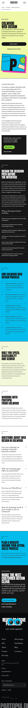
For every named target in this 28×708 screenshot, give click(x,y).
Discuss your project (9, 600)
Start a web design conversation (13, 557)
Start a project (14, 44)
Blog (16, 647)
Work (4, 639)
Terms (16, 698)
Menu (24, 2)
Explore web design (7, 606)
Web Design (18, 639)
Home (3, 7)
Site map (5, 655)
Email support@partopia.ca (9, 604)
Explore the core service (14, 49)
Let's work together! (14, 629)
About (4, 647)
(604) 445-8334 (8, 151)
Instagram (4, 690)
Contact (4, 651)
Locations (8, 7)
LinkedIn (9, 690)
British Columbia (15, 7)
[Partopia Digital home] (14, 2)
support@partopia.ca (6, 671)
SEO (3, 643)
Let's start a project (3, 2)
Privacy (12, 698)
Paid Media (18, 643)
